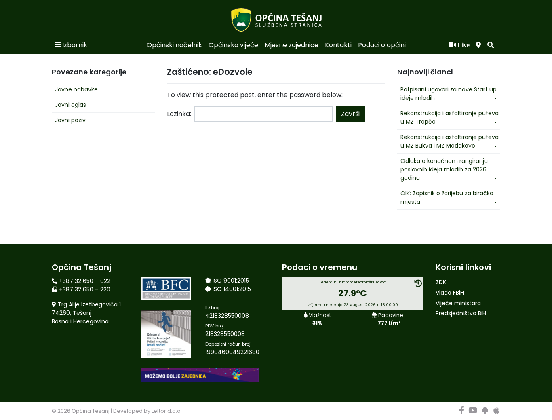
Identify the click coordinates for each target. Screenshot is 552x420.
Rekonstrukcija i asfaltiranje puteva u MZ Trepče (449, 117)
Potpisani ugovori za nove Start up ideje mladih (448, 93)
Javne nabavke (76, 89)
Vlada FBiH (450, 293)
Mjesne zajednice (291, 45)
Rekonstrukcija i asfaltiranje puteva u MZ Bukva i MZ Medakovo (449, 141)
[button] (490, 45)
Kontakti (338, 45)
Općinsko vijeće (233, 45)
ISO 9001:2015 (231, 280)
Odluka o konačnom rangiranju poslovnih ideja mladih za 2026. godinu (444, 169)
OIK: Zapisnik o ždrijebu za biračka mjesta (446, 197)
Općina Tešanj (91, 410)
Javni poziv (70, 120)
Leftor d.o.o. (167, 410)
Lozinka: (179, 113)
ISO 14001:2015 (232, 289)
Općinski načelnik (174, 45)
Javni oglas (70, 105)
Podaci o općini (382, 45)
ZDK (441, 282)
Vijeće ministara (458, 303)
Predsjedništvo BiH (461, 313)
